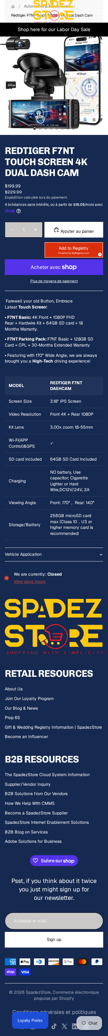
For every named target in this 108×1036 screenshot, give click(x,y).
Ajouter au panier (76, 231)
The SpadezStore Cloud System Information (47, 774)
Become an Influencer (26, 736)
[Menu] (7, 11)
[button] (73, 250)
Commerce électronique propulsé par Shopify (66, 995)
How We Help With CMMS (30, 803)
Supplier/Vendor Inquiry (28, 784)
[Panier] (100, 11)
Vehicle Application (23, 554)
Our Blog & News (21, 708)
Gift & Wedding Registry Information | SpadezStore (53, 727)
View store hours (30, 581)
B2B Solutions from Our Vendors (36, 793)
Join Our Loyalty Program (29, 698)
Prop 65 (12, 717)
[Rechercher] (19, 11)
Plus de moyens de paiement (54, 281)
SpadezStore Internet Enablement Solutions (47, 822)
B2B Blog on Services (26, 832)
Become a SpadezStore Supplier (36, 813)
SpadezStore (38, 992)
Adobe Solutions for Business (33, 841)
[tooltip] (99, 253)
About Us (13, 689)
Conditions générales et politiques (54, 1012)
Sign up (54, 939)
